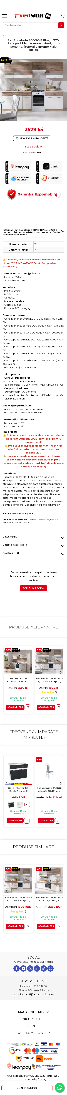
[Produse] (5, 17)
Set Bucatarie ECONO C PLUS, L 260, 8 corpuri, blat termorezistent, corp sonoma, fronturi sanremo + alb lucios (49, 899)
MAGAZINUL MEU (32, 1012)
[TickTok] (44, 968)
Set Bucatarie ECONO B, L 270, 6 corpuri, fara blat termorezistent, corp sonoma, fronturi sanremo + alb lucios (49, 680)
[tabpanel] (33, 90)
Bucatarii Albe (43, 520)
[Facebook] (16, 968)
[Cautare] (61, 25)
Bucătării (32, 520)
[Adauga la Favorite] (27, 707)
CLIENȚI (32, 1026)
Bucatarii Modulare (20, 522)
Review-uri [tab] (11, 553)
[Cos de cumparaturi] (62, 16)
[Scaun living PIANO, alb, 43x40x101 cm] (49, 771)
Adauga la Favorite (33, 138)
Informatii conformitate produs (18, 513)
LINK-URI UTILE (32, 1019)
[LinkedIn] (37, 968)
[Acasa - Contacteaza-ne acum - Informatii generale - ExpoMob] (32, 16)
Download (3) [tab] (10, 536)
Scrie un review (33, 588)
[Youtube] (23, 968)
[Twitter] (30, 968)
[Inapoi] (2, 36)
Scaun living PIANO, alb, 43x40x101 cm (49, 789)
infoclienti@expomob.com (35, 994)
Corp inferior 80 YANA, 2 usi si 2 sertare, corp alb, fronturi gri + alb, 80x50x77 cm (18, 789)
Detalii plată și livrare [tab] (15, 544)
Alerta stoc (29, 1088)
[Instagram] (50, 968)
